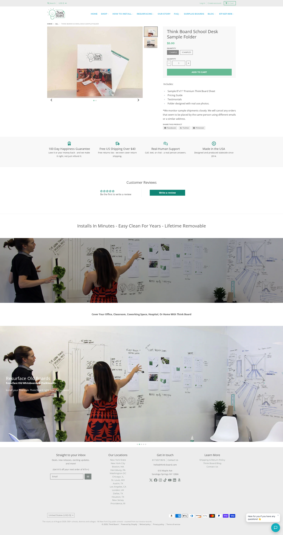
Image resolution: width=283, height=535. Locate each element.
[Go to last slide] (52, 100)
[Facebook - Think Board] (155, 480)
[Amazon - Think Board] (179, 480)
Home (49, 24)
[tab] (93, 100)
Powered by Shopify (129, 524)
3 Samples (186, 52)
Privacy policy (158, 524)
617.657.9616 (158, 460)
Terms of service (173, 524)
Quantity (171, 59)
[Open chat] (275, 527)
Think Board (114, 524)
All (56, 24)
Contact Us (173, 460)
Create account (214, 3)
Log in (202, 3)
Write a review (167, 192)
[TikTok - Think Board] (165, 480)
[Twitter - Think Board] (151, 480)
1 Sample (173, 52)
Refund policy (145, 524)
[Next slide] (138, 100)
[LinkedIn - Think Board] (174, 480)
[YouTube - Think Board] (170, 480)
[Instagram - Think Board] (160, 480)
